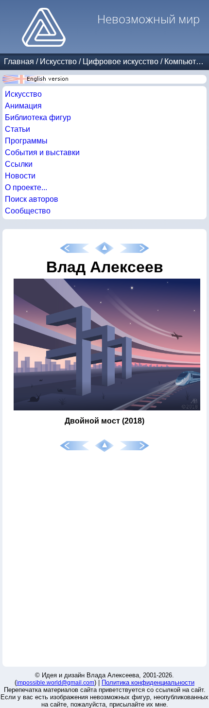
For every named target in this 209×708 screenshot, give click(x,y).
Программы (26, 141)
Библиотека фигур (38, 117)
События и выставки (42, 152)
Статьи (17, 129)
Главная (19, 61)
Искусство (58, 61)
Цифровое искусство (120, 61)
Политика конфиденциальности (148, 682)
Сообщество (28, 211)
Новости (20, 176)
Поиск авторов (31, 199)
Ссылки (19, 164)
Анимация (23, 106)
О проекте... (26, 187)
